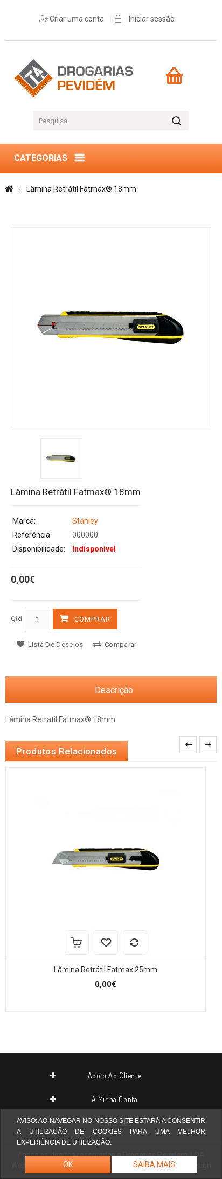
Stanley (85, 521)
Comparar (120, 644)
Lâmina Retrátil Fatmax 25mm (105, 969)
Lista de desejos (54, 644)
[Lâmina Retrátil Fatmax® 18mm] (111, 327)
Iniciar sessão (152, 19)
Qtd (16, 619)
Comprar (92, 619)
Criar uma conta (77, 19)
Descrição (114, 690)
